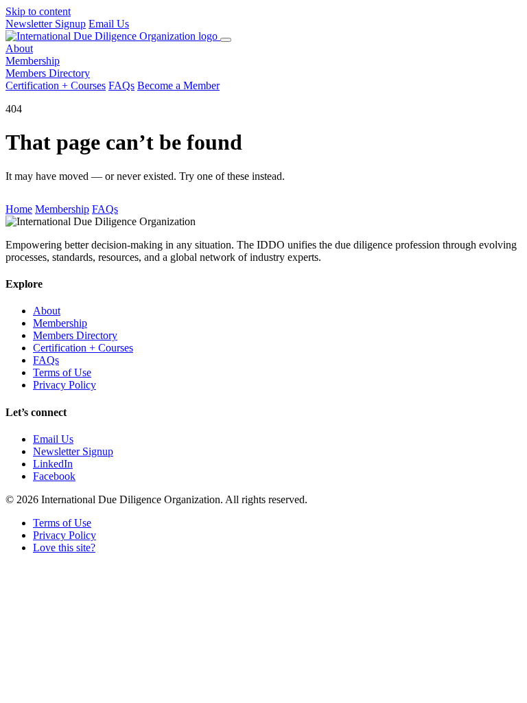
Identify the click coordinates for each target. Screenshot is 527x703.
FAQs (121, 85)
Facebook (54, 476)
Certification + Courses (55, 85)
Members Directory (47, 73)
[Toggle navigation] (225, 40)
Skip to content (38, 11)
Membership (32, 61)
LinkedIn (53, 464)
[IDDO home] (112, 36)
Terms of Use (62, 372)
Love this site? (64, 547)
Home (18, 209)
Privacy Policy (64, 385)
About (19, 48)
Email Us (109, 24)
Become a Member (178, 85)
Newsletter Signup (45, 24)
